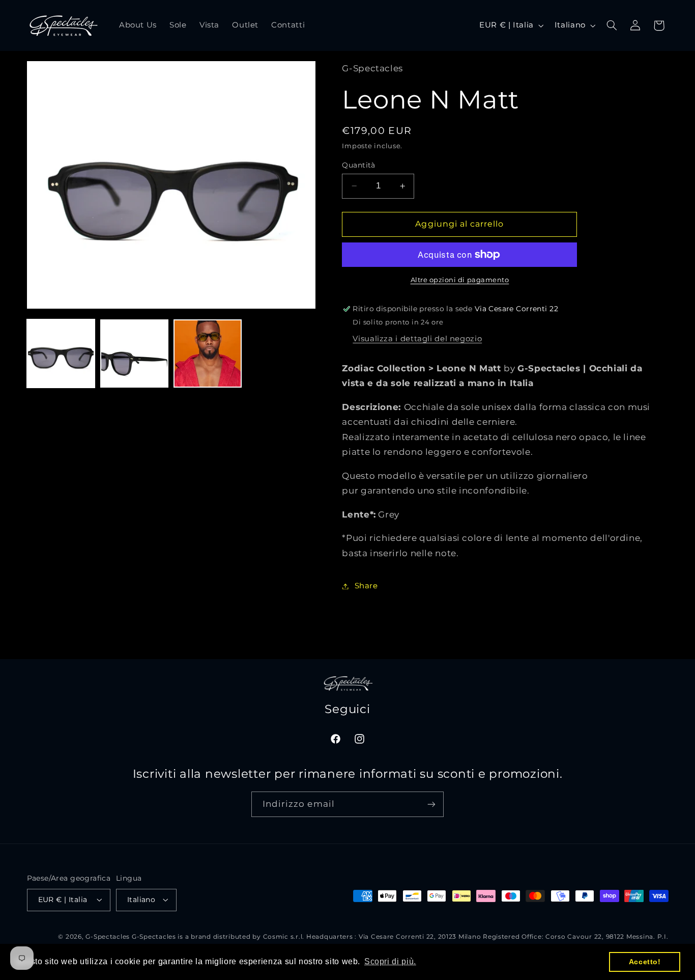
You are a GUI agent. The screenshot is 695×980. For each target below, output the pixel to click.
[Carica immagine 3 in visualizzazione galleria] (207, 353)
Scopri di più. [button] (390, 961)
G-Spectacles (107, 936)
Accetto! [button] (645, 962)
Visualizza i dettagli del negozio (417, 338)
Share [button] (366, 585)
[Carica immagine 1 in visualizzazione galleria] (61, 353)
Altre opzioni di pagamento (460, 280)
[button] (611, 25)
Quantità (358, 165)
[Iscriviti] (431, 804)
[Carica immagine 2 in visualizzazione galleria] (134, 353)
